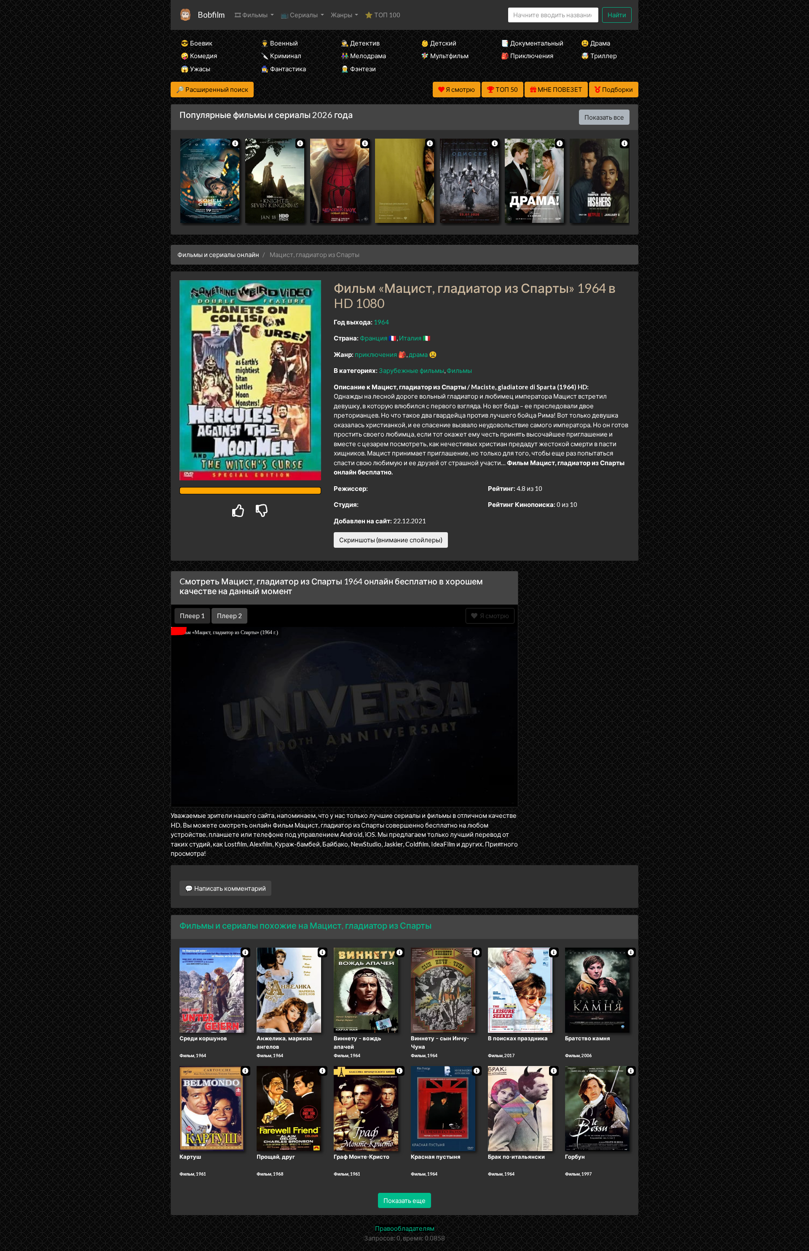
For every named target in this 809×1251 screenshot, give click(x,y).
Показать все (604, 117)
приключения (376, 354)
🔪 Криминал (281, 55)
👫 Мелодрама (363, 55)
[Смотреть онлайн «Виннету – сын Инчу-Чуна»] (443, 989)
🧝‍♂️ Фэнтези (358, 68)
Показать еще (404, 1200)
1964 (381, 322)
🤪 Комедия (199, 55)
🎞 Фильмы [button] (252, 15)
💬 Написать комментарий (225, 888)
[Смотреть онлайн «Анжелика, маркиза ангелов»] (289, 989)
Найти (617, 15)
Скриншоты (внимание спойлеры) (390, 540)
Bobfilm (211, 14)
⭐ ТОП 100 (382, 15)
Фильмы (459, 370)
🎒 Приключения (527, 55)
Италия (410, 338)
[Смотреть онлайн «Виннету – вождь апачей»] (366, 989)
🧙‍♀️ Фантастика (283, 68)
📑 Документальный (529, 43)
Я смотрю (493, 615)
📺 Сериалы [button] (300, 15)
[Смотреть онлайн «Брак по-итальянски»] (520, 1107)
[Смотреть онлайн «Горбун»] (597, 1107)
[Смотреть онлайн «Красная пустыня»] (443, 1107)
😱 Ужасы (195, 68)
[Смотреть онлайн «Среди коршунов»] (211, 989)
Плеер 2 (229, 615)
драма (418, 354)
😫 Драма (595, 43)
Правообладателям (404, 1228)
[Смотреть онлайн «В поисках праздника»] (520, 989)
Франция (373, 338)
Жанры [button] (342, 15)
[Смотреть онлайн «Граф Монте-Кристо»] (366, 1107)
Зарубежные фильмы (411, 370)
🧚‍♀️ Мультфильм (445, 55)
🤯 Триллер (599, 55)
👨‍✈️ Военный (279, 43)
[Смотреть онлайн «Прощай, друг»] (289, 1107)
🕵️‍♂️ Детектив (360, 43)
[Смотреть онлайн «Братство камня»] (597, 989)
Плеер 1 (192, 615)
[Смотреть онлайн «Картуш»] (211, 1107)
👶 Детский (438, 43)
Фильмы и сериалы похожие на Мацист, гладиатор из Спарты (305, 925)
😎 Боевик (196, 43)
